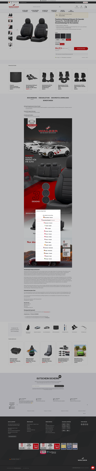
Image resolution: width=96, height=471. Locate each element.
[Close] (59, 211)
